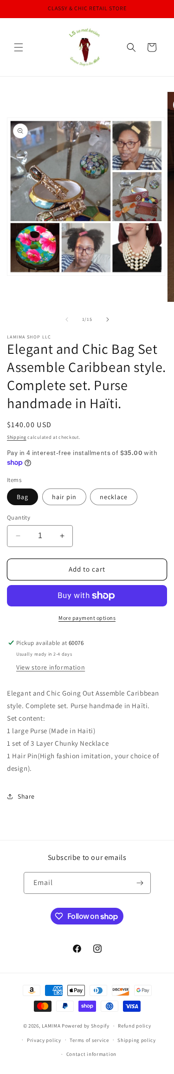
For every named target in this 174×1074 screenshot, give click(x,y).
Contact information (91, 1054)
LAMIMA (51, 1025)
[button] (18, 47)
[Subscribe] (140, 883)
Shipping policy (136, 1040)
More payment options (87, 617)
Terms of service (89, 1040)
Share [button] (26, 796)
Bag (22, 497)
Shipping (16, 437)
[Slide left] (67, 319)
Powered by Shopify (86, 1025)
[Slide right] (107, 319)
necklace (114, 497)
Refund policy (134, 1025)
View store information (50, 667)
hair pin (64, 497)
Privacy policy (44, 1040)
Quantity (18, 517)
